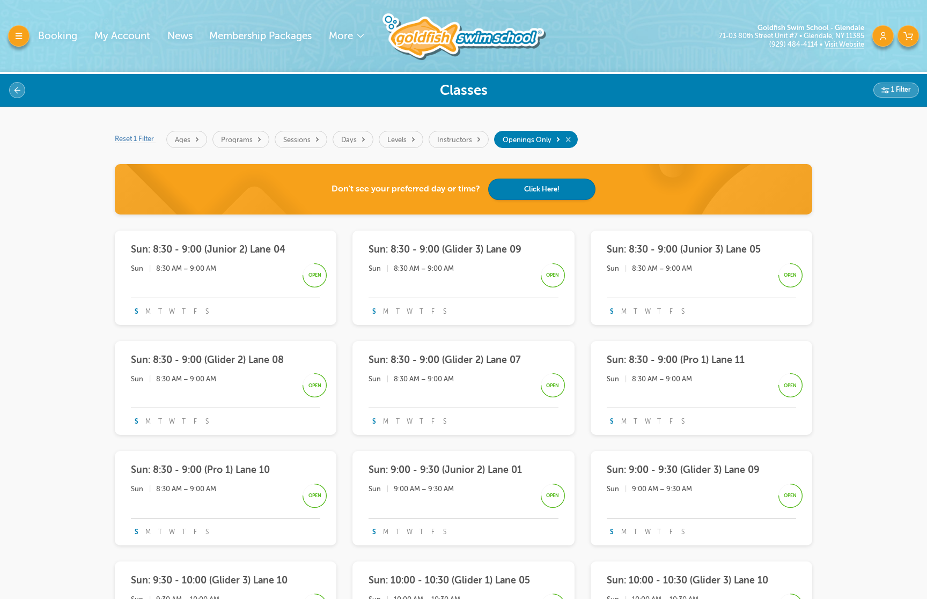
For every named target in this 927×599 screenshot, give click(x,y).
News (180, 35)
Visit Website (844, 44)
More (342, 35)
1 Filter (900, 89)
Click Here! (542, 189)
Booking (57, 35)
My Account (122, 35)
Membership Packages (260, 35)
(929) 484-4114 (794, 44)
